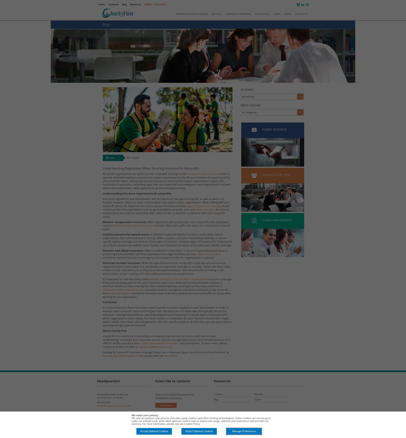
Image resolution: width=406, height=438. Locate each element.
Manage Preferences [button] (244, 431)
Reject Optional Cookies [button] (199, 431)
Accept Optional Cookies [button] (154, 431)
